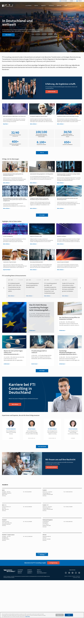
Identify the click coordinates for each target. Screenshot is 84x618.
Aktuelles (39, 571)
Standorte (29, 571)
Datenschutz (78, 576)
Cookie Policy (75, 577)
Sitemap (79, 577)
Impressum (66, 576)
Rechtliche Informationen (72, 576)
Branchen (20, 571)
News (66, 5)
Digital (36, 5)
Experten (51, 5)
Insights (43, 5)
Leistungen (28, 5)
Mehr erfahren (8, 34)
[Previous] (4, 288)
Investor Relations (41, 572)
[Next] (80, 288)
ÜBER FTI (39, 569)
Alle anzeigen (42, 370)
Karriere (59, 5)
